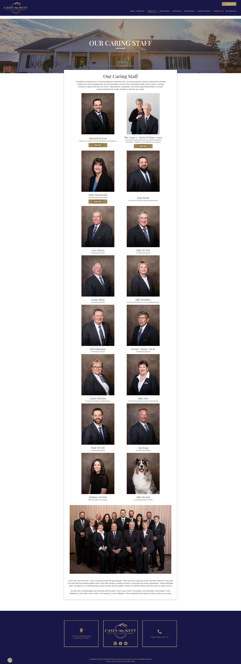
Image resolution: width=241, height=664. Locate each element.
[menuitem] (132, 11)
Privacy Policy (111, 661)
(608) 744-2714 (162, 637)
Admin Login (131, 661)
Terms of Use (121, 661)
